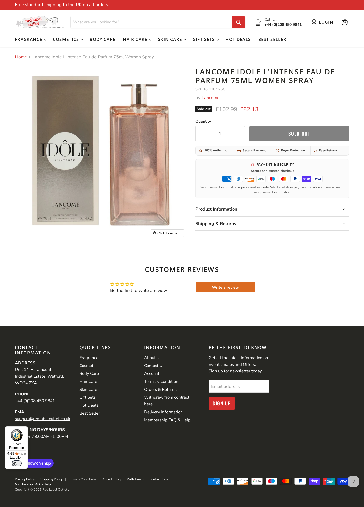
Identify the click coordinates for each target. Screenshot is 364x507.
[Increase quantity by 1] (238, 133)
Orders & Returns (160, 389)
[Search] (238, 22)
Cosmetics (66, 39)
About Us (152, 358)
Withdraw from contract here (148, 479)
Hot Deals (238, 39)
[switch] (17, 463)
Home (21, 57)
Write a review (225, 287)
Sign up (222, 403)
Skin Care (170, 39)
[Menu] (25, 429)
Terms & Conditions (162, 381)
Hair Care (136, 39)
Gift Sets (204, 39)
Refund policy (111, 479)
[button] (324, 22)
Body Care (102, 39)
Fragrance (29, 39)
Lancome (211, 98)
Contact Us (154, 365)
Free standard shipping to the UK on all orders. (62, 4)
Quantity (203, 121)
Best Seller (272, 39)
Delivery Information (163, 412)
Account (151, 373)
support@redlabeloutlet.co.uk (42, 419)
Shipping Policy (51, 479)
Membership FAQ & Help (167, 420)
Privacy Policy (25, 479)
